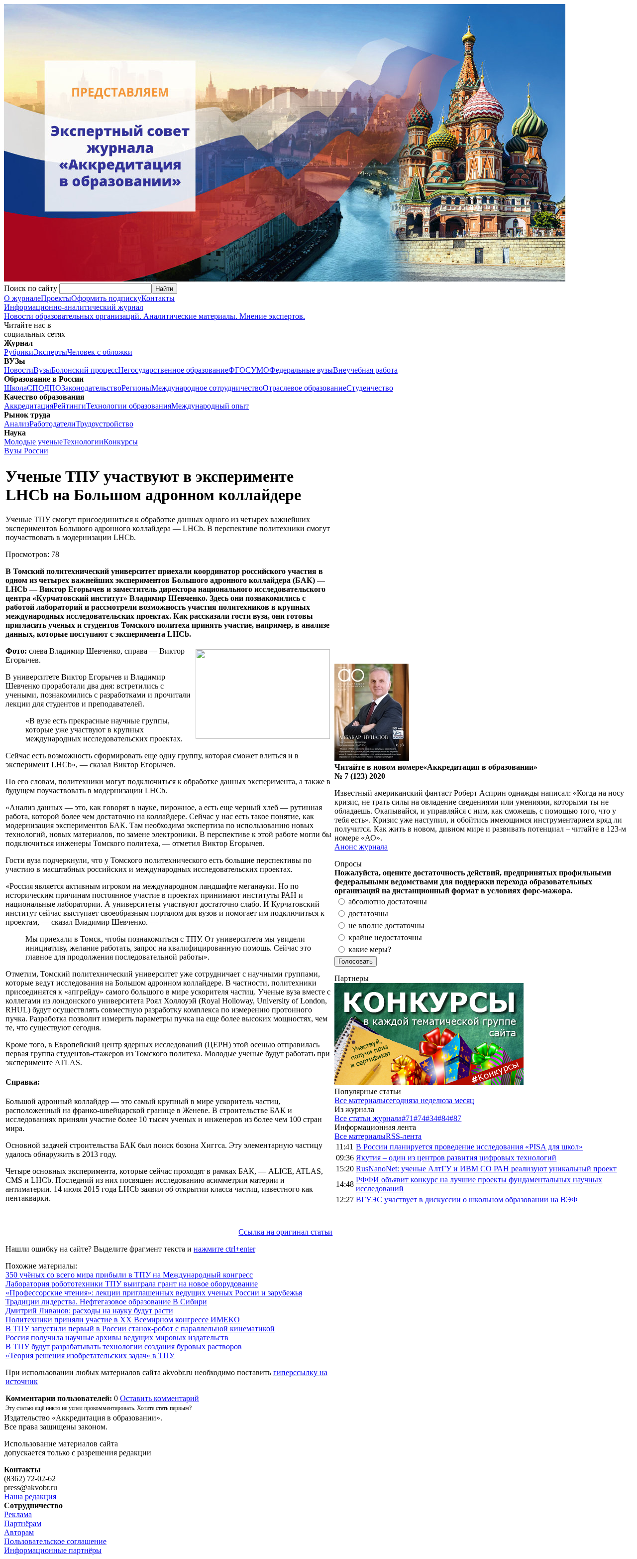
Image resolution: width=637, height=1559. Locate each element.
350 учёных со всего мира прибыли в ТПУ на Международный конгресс (129, 1275)
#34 (431, 1118)
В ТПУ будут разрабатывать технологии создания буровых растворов (123, 1346)
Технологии (83, 441)
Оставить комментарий (159, 1398)
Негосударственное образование (173, 370)
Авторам (19, 1532)
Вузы (42, 370)
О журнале (22, 298)
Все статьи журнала (368, 1118)
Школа (15, 388)
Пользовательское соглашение (55, 1541)
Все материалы (360, 1100)
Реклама (18, 1514)
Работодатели (52, 424)
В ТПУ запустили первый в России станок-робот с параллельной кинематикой (140, 1328)
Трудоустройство (104, 424)
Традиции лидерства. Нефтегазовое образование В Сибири (106, 1301)
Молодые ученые (33, 441)
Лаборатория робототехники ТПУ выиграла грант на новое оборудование (131, 1283)
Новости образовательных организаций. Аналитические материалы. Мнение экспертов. (154, 311)
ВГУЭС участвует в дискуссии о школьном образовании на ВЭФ (467, 1199)
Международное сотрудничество (207, 388)
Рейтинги (69, 406)
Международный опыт (210, 406)
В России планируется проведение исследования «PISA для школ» (469, 1146)
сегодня (399, 1100)
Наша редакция (30, 1496)
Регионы (136, 388)
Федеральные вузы (301, 370)
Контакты (158, 298)
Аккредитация (28, 406)
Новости (18, 370)
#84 (443, 1118)
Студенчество (369, 388)
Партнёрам (22, 1523)
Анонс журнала (361, 847)
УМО (260, 370)
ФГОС (239, 370)
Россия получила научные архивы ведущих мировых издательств (116, 1337)
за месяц (460, 1100)
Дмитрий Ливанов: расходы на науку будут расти (89, 1310)
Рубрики (18, 352)
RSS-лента (404, 1136)
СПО (35, 388)
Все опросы (612, 863)
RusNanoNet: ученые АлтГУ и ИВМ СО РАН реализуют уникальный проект (486, 1168)
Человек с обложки (99, 352)
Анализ (16, 424)
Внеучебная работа (365, 370)
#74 (419, 1118)
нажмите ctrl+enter (224, 1249)
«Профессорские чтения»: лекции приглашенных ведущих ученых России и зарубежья (153, 1292)
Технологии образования (128, 406)
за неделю (429, 1100)
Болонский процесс (84, 370)
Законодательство (91, 388)
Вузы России (26, 450)
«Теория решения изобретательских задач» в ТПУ (90, 1355)
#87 (455, 1118)
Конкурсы (121, 441)
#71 (408, 1118)
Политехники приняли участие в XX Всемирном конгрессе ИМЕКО (122, 1319)
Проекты (56, 298)
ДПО (52, 388)
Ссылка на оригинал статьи (285, 1232)
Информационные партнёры (53, 1550)
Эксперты (50, 352)
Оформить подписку (106, 298)
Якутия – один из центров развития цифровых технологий (456, 1157)
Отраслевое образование (304, 388)
